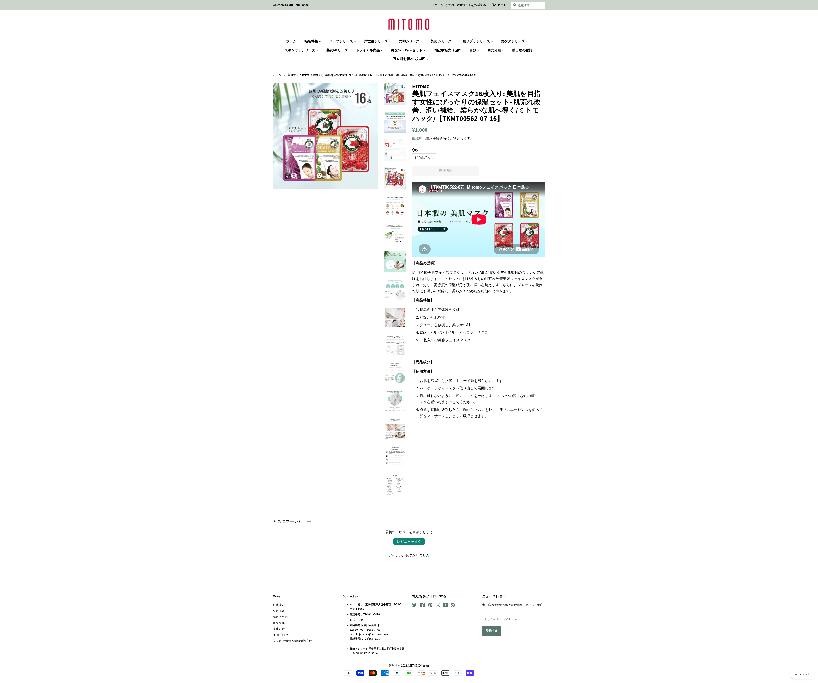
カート (501, 5)
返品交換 (279, 623)
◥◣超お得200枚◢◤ (409, 59)
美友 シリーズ (441, 41)
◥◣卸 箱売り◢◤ (447, 50)
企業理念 (279, 605)
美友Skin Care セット (407, 50)
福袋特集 (311, 41)
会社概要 (279, 611)
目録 (473, 50)
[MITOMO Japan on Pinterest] (430, 606)
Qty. (415, 149)
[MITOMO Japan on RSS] (453, 606)
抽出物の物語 (522, 50)
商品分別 (494, 50)
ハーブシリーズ (341, 41)
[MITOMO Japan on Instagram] (437, 606)
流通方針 (279, 629)
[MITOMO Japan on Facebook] (422, 606)
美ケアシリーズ (513, 41)
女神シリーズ (409, 41)
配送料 (417, 138)
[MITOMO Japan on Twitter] (414, 606)
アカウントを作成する (471, 5)
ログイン (438, 5)
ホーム (291, 41)
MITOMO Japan (418, 665)
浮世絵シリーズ (376, 41)
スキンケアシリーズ (300, 50)
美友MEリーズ (337, 50)
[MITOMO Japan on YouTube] (445, 606)
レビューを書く (409, 541)
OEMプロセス (282, 635)
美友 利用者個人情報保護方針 (292, 641)
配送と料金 (280, 617)
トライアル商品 (368, 50)
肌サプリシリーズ (477, 41)
